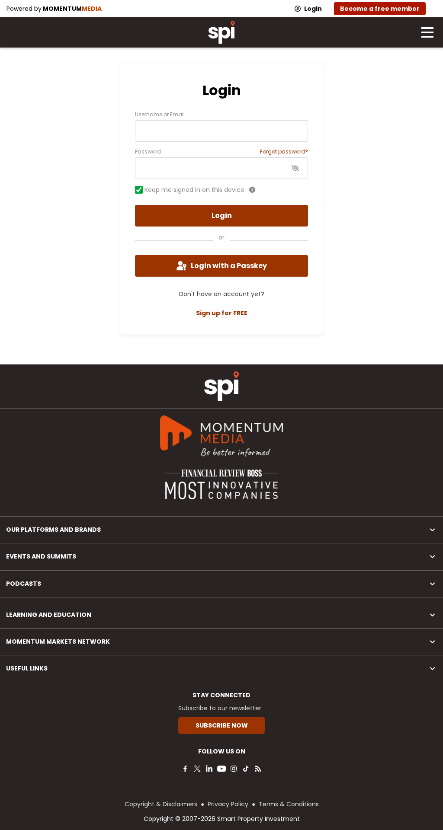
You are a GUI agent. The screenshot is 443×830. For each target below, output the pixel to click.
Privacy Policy (228, 804)
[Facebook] (185, 768)
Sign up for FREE (221, 313)
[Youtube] (221, 768)
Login (313, 8)
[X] (197, 768)
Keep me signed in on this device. (195, 189)
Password (148, 151)
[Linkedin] (209, 768)
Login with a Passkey (229, 266)
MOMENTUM (72, 8)
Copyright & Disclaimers (161, 804)
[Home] (221, 386)
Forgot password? (284, 151)
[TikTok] (245, 768)
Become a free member (380, 8)
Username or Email (160, 114)
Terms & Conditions (289, 804)
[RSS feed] (258, 768)
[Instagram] (233, 768)
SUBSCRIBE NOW (222, 725)
